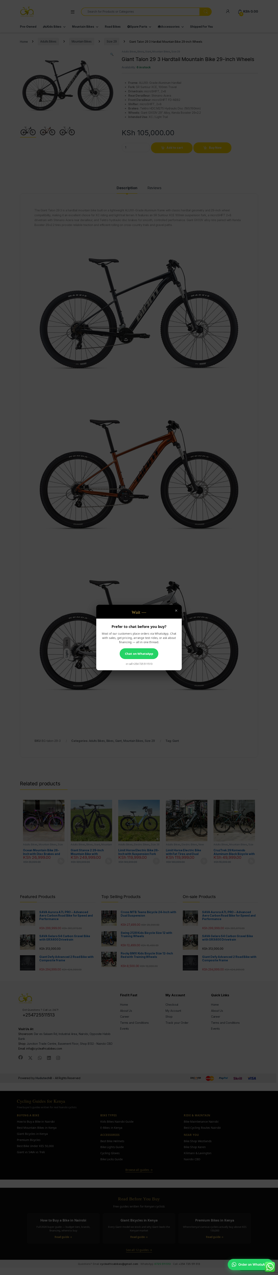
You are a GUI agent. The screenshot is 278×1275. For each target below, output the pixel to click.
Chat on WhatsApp (139, 654)
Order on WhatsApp (253, 1264)
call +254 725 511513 (140, 664)
